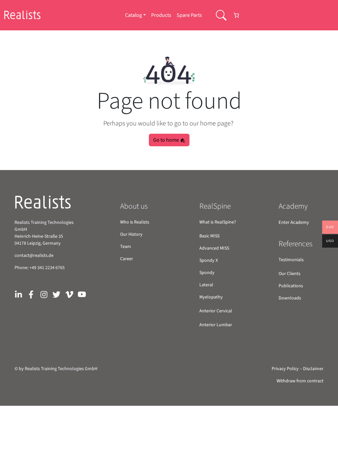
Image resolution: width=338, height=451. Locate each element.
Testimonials (291, 260)
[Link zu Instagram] (44, 293)
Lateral (206, 285)
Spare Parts (189, 15)
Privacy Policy (285, 368)
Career (126, 259)
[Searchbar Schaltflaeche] (221, 15)
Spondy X (208, 260)
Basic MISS (209, 236)
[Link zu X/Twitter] (56, 293)
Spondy (207, 272)
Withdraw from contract (300, 381)
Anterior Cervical (215, 311)
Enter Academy (294, 222)
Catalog (133, 15)
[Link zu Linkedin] (18, 293)
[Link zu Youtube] (82, 293)
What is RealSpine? (217, 222)
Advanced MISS (214, 248)
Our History (131, 234)
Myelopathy (211, 297)
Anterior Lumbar (215, 325)
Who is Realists (134, 222)
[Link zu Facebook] (31, 293)
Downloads (290, 298)
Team (125, 246)
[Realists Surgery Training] (27, 15)
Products (161, 15)
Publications (291, 286)
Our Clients (289, 273)
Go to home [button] (166, 140)
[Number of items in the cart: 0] (236, 15)
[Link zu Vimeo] (69, 293)
